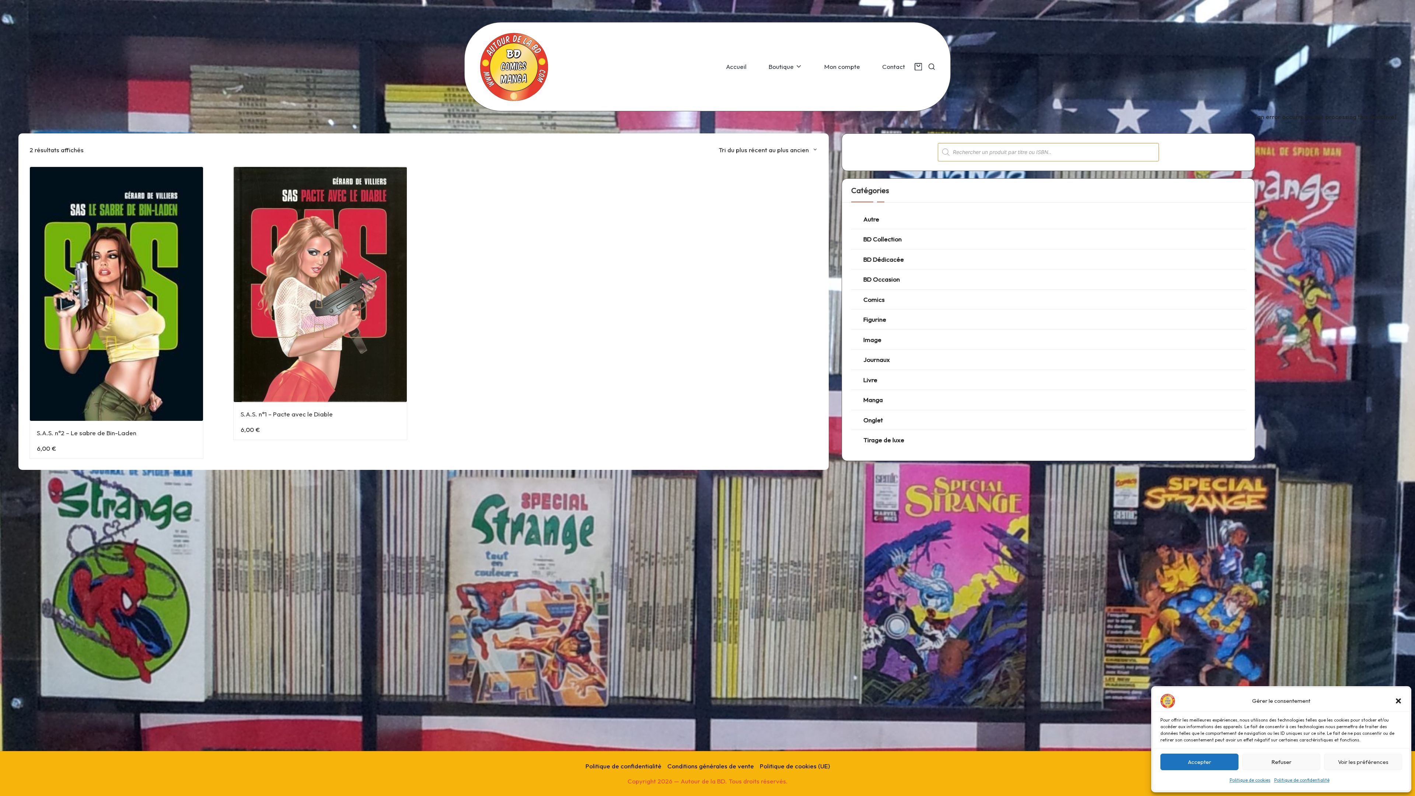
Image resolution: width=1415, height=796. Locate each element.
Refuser (1281, 761)
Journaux (876, 359)
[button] (1398, 701)
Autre (871, 219)
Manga (873, 400)
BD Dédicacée (883, 259)
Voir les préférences (1363, 761)
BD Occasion (881, 279)
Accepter (1199, 761)
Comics (874, 299)
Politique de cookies (1250, 780)
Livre (870, 380)
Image (872, 339)
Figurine (874, 319)
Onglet (873, 420)
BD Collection (882, 239)
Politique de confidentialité (1302, 780)
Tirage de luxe (883, 440)
